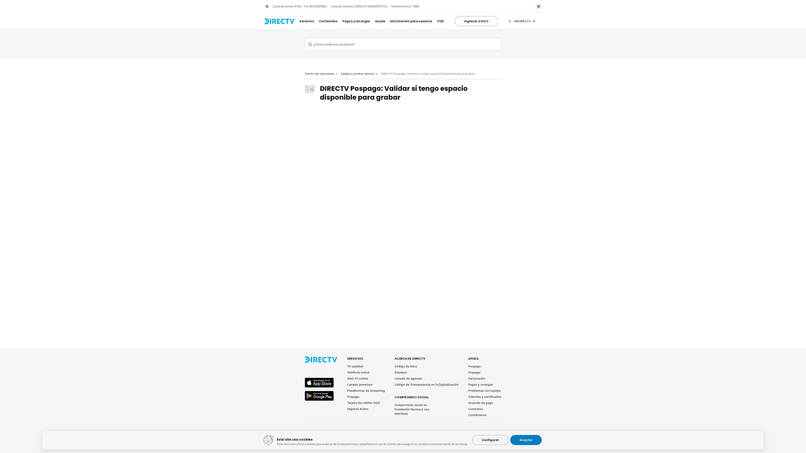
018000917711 (377, 6)
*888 (416, 6)
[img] (534, 21)
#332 (297, 6)
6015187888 (317, 6)
